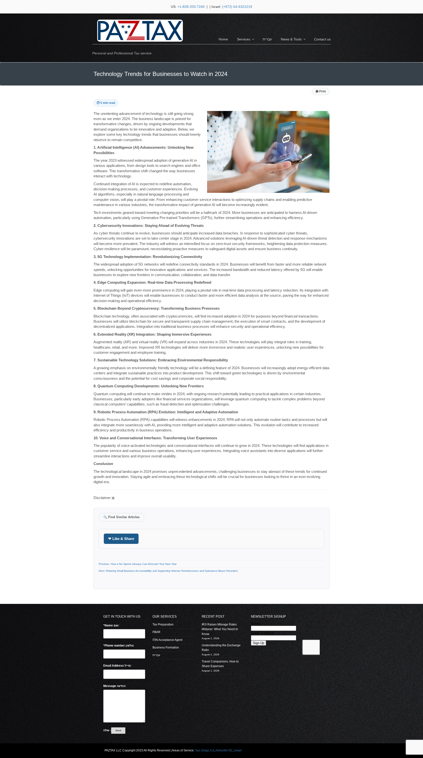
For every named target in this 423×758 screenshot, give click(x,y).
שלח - (107, 730)
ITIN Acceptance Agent (167, 640)
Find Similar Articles (121, 517)
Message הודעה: (114, 686)
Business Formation (166, 647)
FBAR (156, 632)
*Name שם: (111, 625)
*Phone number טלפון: (118, 645)
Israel (238, 750)
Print (321, 91)
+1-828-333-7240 (191, 7)
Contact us (322, 39)
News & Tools (291, 39)
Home (223, 39)
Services (243, 39)
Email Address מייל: (117, 665)
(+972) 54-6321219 (237, 7)
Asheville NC (224, 750)
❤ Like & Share (121, 539)
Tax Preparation (163, 624)
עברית (267, 39)
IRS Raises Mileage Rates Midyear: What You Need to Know (220, 629)
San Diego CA (204, 750)
